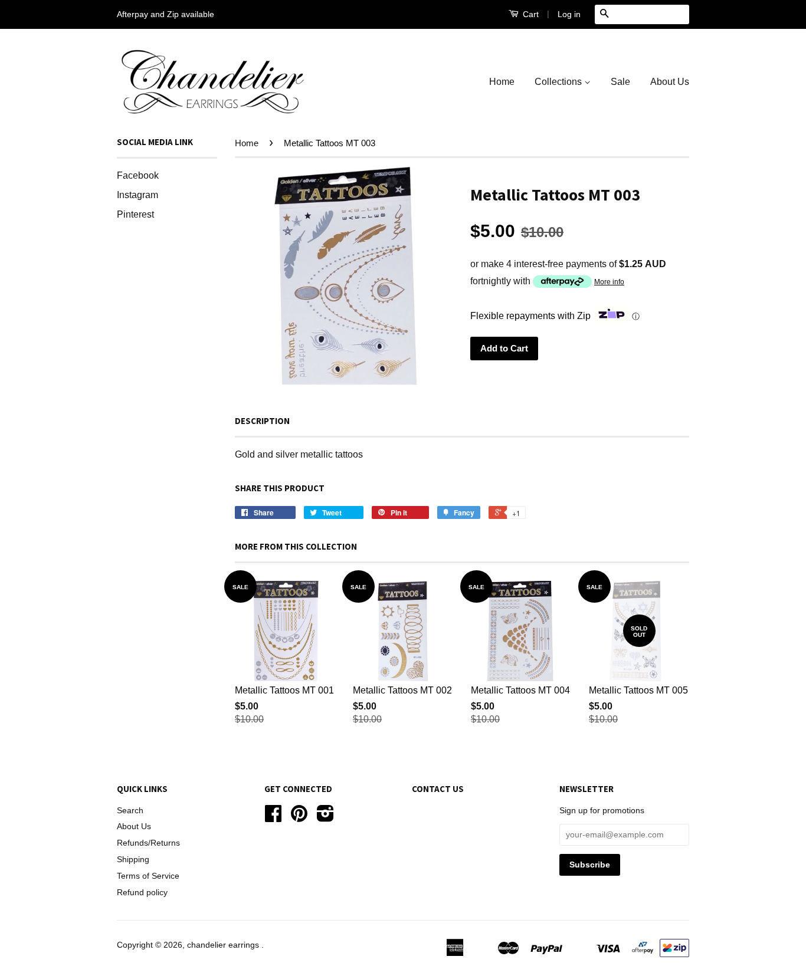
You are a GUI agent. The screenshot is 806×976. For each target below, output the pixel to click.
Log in (569, 14)
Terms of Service (148, 876)
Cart (529, 14)
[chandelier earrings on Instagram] (325, 817)
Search (130, 810)
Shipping (133, 859)
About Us (669, 82)
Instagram (137, 195)
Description (262, 420)
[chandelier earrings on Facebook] (273, 817)
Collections (559, 82)
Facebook (138, 175)
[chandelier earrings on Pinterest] (299, 817)
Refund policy (142, 892)
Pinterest (135, 214)
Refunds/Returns (148, 843)
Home (502, 82)
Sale (620, 82)
